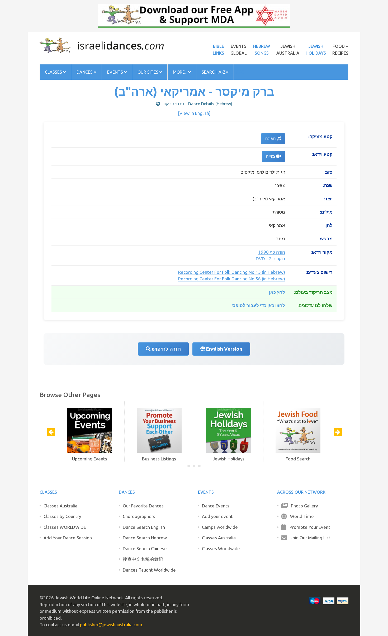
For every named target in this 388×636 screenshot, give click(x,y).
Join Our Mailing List (308, 537)
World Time (300, 516)
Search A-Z (214, 72)
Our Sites (148, 72)
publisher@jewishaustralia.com (111, 624)
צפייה (271, 156)
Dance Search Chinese (145, 548)
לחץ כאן (277, 292)
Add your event (217, 516)
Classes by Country (62, 516)
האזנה (271, 138)
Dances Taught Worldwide (149, 569)
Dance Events (215, 505)
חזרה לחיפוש (166, 349)
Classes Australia (60, 505)
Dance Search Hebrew (145, 537)
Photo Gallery (303, 505)
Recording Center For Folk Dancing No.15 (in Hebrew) (231, 272)
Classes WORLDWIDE (65, 527)
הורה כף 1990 (271, 252)
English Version (223, 349)
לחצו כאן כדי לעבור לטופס (258, 305)
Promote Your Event (308, 527)
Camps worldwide (220, 527)
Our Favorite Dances (143, 505)
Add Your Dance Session (68, 537)
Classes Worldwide (221, 548)
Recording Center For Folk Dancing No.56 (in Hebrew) (231, 278)
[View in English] (194, 113)
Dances (85, 72)
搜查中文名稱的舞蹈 (143, 559)
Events (115, 72)
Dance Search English (144, 527)
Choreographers (139, 516)
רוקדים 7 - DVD (270, 258)
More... (180, 72)
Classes (54, 72)
